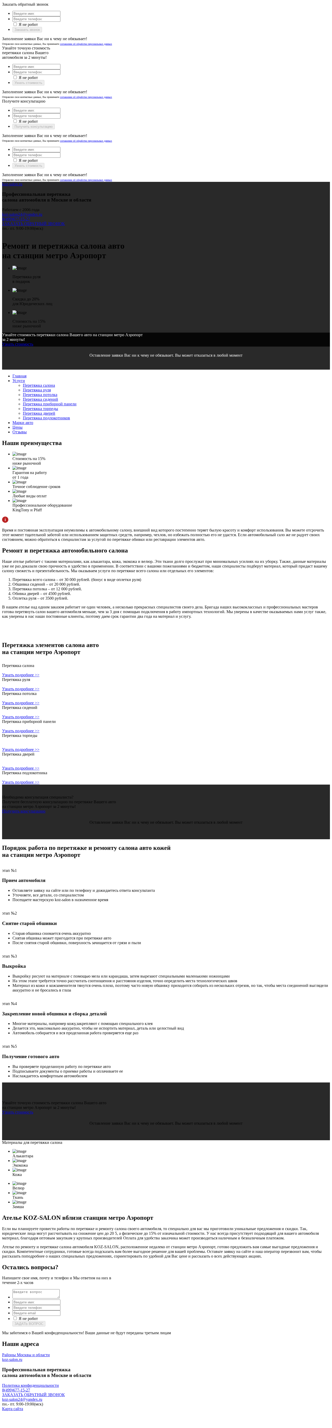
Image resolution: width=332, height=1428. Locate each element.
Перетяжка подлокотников (46, 418)
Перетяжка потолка (40, 394)
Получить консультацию (34, 126)
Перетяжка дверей (39, 413)
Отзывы (19, 432)
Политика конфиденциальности (30, 1385)
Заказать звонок (27, 30)
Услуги (18, 380)
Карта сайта (12, 1409)
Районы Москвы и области (26, 1355)
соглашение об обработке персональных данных (86, 43)
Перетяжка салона (39, 385)
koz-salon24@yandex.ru (22, 214)
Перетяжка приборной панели (50, 404)
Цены (17, 427)
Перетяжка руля (37, 390)
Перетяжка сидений (40, 399)
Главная (19, 376)
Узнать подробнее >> (20, 675)
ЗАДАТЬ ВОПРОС (29, 1324)
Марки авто (22, 422)
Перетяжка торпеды (40, 408)
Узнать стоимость (28, 83)
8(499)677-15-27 (16, 219)
